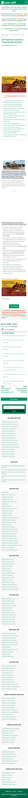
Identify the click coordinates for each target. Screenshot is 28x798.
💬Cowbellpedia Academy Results (9, 737)
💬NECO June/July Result (7, 608)
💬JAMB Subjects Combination (8, 527)
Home (2, 34)
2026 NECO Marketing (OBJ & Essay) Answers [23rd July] (14, 469)
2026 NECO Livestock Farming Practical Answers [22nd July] (13, 476)
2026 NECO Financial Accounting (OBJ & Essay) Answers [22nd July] (14, 480)
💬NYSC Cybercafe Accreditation (9, 666)
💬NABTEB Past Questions (7, 651)
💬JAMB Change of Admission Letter (9, 501)
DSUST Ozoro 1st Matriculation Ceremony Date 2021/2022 (14, 355)
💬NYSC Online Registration (8, 670)
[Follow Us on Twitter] (2, 326)
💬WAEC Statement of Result (8, 582)
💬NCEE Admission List (7, 777)
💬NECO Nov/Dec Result (7, 610)
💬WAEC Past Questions (7, 571)
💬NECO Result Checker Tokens (8, 621)
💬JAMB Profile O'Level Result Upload (10, 531)
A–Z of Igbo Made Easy (7, 29)
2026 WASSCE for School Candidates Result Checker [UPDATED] (13, 466)
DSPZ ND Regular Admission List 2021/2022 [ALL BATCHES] (15, 376)
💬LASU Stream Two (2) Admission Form (10, 426)
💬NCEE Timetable (6, 779)
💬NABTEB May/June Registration (9, 633)
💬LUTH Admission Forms (7, 714)
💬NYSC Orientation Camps (7, 679)
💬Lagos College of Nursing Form (9, 716)
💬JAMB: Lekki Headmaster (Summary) (10, 543)
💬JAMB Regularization (7, 513)
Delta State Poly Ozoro (7, 34)
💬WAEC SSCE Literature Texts (8, 564)
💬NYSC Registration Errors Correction (10, 684)
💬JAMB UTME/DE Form (7, 506)
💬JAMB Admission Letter (7, 499)
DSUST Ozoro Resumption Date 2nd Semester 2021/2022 (13, 341)
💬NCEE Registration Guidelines (8, 773)
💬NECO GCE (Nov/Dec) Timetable (9, 605)
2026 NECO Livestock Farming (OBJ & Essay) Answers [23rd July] (13, 472)
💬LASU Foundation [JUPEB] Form (9, 438)
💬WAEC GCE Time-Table (7, 580)
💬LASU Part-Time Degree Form (8, 435)
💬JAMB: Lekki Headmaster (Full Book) (10, 540)
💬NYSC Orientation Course (8, 677)
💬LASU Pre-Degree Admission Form (9, 442)
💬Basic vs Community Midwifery (9, 703)
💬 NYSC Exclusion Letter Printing (9, 689)
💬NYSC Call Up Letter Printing (8, 682)
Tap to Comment (14, 306)
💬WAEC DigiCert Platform (7, 559)
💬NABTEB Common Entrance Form (9, 782)
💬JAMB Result (5, 504)
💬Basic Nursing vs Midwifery (8, 707)
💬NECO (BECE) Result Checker (8, 619)
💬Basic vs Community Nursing (8, 705)
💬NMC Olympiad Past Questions (9, 754)
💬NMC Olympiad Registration (8, 752)
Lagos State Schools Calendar (9, 19)
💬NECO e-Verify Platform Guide (9, 624)
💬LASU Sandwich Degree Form (8, 431)
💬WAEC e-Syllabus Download (8, 561)
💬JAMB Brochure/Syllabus (7, 511)
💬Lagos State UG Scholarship (8, 454)
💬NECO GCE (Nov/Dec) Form (8, 601)
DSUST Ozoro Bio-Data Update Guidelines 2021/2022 (12, 348)
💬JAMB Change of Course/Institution (10, 517)
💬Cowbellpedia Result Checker (8, 731)
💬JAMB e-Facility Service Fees (8, 494)
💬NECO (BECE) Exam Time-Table (9, 617)
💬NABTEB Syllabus (6, 647)
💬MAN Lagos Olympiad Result (8, 763)
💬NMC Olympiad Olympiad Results (9, 756)
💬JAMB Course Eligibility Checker (9, 533)
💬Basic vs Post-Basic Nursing (8, 700)
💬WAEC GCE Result (6, 568)
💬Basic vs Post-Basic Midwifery (9, 698)
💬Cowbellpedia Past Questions (8, 740)
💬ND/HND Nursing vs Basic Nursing (9, 710)
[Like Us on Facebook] (2, 329)
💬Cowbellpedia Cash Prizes (8, 733)
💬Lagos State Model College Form (9, 784)
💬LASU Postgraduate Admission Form (10, 440)
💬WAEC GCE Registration (7, 575)
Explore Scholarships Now (10, 24)
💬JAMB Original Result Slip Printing (9, 529)
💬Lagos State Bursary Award (8, 456)
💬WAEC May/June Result (7, 566)
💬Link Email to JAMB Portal (8, 547)
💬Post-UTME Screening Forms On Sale (10, 422)
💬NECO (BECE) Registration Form (9, 614)
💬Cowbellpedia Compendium (8, 742)
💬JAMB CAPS (5, 492)
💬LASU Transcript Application (8, 449)
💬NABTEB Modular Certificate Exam (9, 649)
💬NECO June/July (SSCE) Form (8, 598)
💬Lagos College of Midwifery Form (9, 719)
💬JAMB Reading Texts (7, 524)
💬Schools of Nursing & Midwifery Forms (10, 712)
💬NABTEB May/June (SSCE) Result (9, 640)
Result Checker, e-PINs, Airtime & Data (11, 7)
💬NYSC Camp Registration (7, 675)
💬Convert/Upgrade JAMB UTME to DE (10, 550)
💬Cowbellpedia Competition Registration (10, 728)
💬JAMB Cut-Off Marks (7, 515)
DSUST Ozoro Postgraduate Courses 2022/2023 (14, 335)
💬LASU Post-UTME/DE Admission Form (10, 424)
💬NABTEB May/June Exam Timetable (10, 642)
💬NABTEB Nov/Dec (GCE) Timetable (9, 645)
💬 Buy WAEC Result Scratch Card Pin (10, 587)
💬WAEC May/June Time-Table (8, 577)
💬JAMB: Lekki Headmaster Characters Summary (12, 545)
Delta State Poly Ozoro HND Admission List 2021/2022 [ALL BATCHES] (13, 369)
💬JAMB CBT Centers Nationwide (9, 520)
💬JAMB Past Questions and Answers (9, 508)
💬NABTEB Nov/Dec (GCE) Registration (10, 635)
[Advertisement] (14, 62)
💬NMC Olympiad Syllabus (7, 758)
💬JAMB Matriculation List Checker (9, 536)
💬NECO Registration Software (8, 612)
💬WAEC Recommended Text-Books (9, 584)
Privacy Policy (20, 791)
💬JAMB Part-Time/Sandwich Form (9, 538)
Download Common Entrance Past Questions (12, 14)
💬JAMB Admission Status (7, 497)
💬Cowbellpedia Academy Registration (10, 735)
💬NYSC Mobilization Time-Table (9, 668)
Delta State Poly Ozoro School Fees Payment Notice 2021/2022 (13, 382)
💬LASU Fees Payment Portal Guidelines (10, 445)
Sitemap (14, 791)
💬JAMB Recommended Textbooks (9, 522)
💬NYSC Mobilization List (7, 672)
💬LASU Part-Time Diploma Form (9, 433)
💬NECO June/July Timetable (8, 603)
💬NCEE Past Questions (7, 775)
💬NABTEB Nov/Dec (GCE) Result (9, 638)
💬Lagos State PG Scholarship (8, 451)
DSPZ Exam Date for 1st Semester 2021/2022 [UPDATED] (14, 362)
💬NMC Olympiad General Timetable (9, 761)
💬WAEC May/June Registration (8, 573)
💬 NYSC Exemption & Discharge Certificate (11, 686)
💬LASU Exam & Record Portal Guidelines (10, 447)
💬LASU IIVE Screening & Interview (9, 428)
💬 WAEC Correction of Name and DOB (10, 589)
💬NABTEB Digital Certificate (8, 656)
